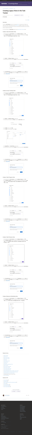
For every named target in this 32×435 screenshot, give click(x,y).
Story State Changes (6, 385)
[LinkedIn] (28, 395)
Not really (18, 391)
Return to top (4, 399)
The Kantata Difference (3, 406)
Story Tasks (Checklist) (7, 386)
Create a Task (6, 356)
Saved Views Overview (21, 29)
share (18, 24)
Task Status (5, 363)
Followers (5, 383)
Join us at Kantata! (7, 395)
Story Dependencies (6, 384)
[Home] (10, 4)
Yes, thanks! (13, 391)
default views (17, 25)
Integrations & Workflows (23, 411)
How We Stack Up (3, 408)
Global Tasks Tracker (6, 358)
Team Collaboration (22, 409)
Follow (22, 15)
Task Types (5, 359)
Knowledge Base (11, 8)
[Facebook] (26, 395)
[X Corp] (27, 395)
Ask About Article (17, 15)
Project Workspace (6, 375)
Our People (2, 407)
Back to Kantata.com (4, 0)
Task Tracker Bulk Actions (7, 369)
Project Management (22, 408)
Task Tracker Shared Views (7, 368)
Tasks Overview (6, 355)
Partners (2, 409)
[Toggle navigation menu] (29, 3)
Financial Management (22, 407)
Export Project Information (7, 366)
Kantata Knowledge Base (5, 8)
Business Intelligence (22, 410)
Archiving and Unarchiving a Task (8, 364)
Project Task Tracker (6, 357)
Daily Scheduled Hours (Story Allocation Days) (10, 382)
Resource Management (22, 406)
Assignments (5, 381)
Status (25, 0)
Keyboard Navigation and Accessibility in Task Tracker (11, 370)
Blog (30, 0)
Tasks (14, 8)
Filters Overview (6, 365)
